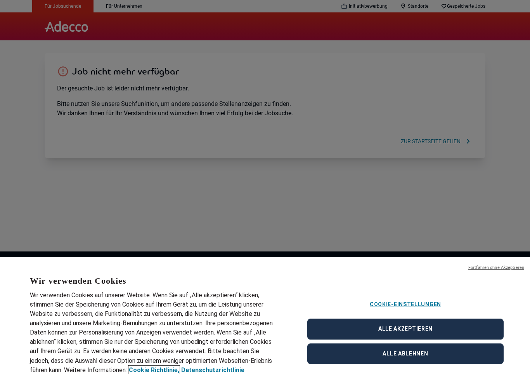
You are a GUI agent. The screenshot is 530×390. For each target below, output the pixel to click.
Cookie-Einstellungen (405, 304)
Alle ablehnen (405, 353)
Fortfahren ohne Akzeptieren (496, 267)
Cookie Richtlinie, (154, 369)
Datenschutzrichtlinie (212, 369)
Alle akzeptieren (405, 329)
